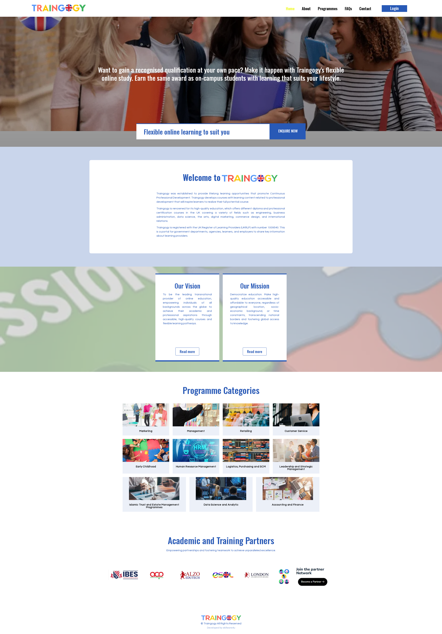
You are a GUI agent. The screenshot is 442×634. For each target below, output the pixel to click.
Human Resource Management (196, 466)
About (306, 8)
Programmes (328, 8)
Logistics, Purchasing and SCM (246, 466)
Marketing (145, 431)
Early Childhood (146, 466)
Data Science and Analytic (221, 504)
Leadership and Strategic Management (296, 467)
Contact (365, 8)
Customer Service (296, 431)
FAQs (348, 8)
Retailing (246, 431)
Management (196, 431)
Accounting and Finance (288, 504)
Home (290, 8)
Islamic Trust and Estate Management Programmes (154, 506)
